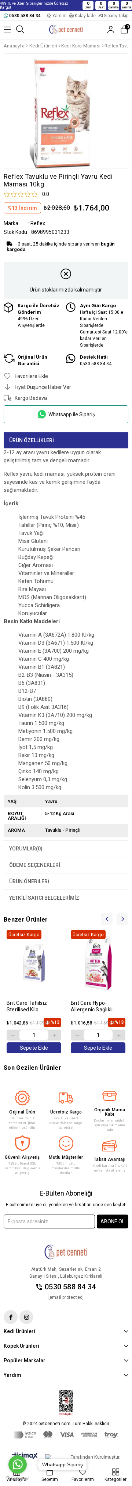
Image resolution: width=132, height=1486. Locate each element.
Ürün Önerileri (29, 881)
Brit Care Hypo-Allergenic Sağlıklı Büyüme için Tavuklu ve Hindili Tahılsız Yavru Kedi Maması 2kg (95, 1006)
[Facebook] (11, 1317)
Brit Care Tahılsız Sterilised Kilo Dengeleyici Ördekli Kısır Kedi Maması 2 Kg (33, 1006)
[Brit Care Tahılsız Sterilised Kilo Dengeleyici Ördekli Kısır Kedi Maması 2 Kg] (34, 963)
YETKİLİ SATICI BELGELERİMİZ (44, 898)
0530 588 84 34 (70, 1287)
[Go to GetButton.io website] (17, 1478)
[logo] (66, 1252)
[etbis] (66, 1403)
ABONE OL (112, 1221)
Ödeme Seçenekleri (34, 865)
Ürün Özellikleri (31, 440)
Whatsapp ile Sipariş (71, 414)
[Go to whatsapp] (17, 1464)
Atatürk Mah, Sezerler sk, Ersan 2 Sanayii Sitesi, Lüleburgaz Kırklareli (65, 1273)
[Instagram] (26, 1317)
